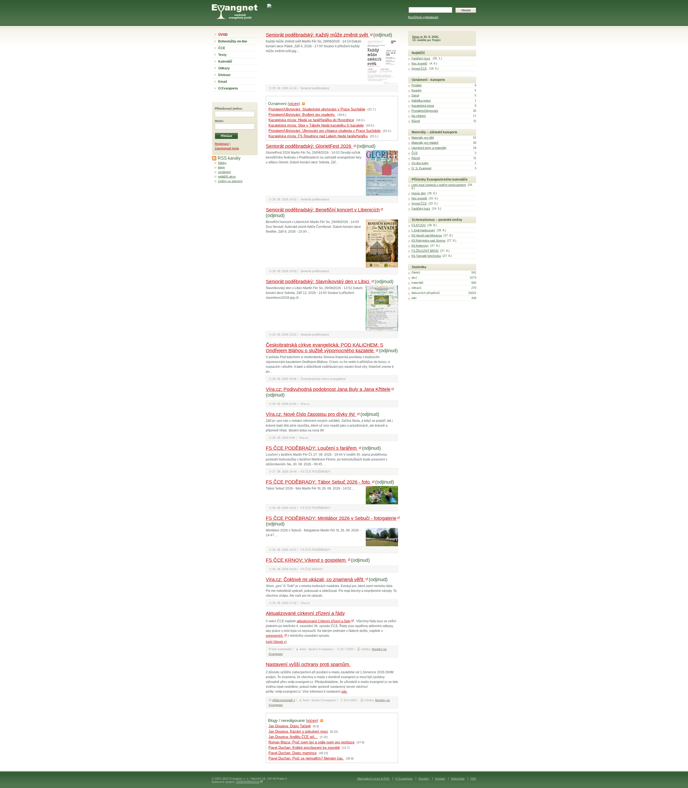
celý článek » (276, 642)
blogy (221, 167)
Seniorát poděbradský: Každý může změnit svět (317, 35)
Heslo (219, 121)
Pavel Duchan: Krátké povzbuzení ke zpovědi (304, 748)
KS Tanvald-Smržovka (426, 255)
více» (294, 104)
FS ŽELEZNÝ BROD (425, 250)
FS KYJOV (418, 225)
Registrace (222, 143)
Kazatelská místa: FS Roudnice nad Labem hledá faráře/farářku (318, 136)
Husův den (418, 193)
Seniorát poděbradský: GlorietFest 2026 (309, 146)
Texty (222, 55)
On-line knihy (420, 163)
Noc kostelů (419, 63)
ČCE (221, 48)
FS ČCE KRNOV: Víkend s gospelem (306, 560)
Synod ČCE (419, 68)
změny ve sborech (230, 181)
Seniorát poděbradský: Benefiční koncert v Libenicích (323, 210)
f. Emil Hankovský (423, 230)
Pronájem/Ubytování (424, 110)
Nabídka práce (421, 100)
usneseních (275, 636)
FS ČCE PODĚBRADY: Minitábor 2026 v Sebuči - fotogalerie (331, 518)
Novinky (423, 778)
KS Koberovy (420, 245)
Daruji (415, 95)
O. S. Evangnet (421, 168)
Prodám (416, 85)
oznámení (224, 172)
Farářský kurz (420, 58)
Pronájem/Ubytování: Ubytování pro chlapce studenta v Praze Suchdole (324, 131)
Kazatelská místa (422, 105)
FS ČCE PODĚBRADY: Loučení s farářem (312, 448)
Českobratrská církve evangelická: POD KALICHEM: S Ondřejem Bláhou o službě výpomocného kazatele (324, 347)
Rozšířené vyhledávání (423, 17)
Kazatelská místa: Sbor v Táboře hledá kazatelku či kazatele (316, 125)
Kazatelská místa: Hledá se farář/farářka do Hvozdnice (311, 120)
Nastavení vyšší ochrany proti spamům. (308, 664)
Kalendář (225, 61)
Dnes (416, 36)
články (222, 162)
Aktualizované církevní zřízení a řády (305, 613)
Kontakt (440, 778)
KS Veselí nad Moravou (426, 235)
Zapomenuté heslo (227, 148)
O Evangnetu (228, 88)
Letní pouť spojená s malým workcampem (438, 184)
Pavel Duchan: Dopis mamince (292, 753)
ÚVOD (223, 35)
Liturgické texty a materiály (428, 147)
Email (222, 82)
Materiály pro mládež (425, 142)
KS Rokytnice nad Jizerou (428, 240)
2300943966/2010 (247, 781)
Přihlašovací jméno (228, 108)
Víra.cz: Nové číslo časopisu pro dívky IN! (311, 414)
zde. (344, 691)
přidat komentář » (283, 700)
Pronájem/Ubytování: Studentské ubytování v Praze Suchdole (316, 109)
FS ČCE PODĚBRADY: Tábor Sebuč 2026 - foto (318, 482)
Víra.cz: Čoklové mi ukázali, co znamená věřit (315, 579)
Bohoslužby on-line (232, 41)
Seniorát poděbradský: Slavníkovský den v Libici (318, 281)
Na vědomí (418, 115)
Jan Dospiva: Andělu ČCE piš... (293, 737)
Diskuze (224, 75)
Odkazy (224, 68)
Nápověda (457, 778)
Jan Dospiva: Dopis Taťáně (289, 726)
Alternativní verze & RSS (373, 778)
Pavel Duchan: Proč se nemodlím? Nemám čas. (306, 758)
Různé (415, 121)
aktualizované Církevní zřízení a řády (323, 621)
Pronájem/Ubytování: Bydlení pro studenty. (301, 115)
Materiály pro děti (422, 137)
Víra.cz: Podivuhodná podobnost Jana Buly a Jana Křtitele (328, 389)
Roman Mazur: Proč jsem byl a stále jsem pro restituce (311, 742)
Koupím (416, 90)
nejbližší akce (227, 176)
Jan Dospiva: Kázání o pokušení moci (298, 731)
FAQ (473, 778)
